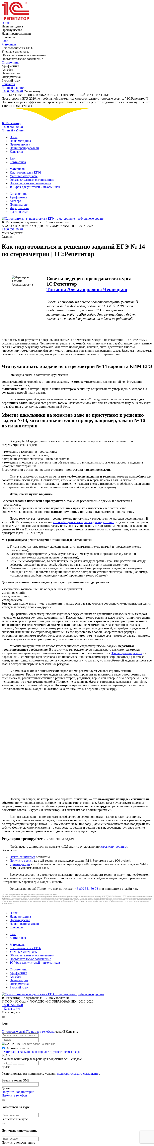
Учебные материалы (23, 176)
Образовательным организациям (32, 179)
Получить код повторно (18, 1091)
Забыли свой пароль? (34, 1051)
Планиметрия (19, 204)
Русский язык (19, 211)
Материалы (9, 44)
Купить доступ (20, 864)
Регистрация (10, 1051)
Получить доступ (21, 860)
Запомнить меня (17, 1048)
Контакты (8, 84)
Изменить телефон (14, 1095)
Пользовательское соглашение (30, 183)
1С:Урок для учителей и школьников (35, 187)
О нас (5, 22)
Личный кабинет (13, 87)
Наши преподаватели (24, 148)
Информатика (19, 208)
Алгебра (15, 201)
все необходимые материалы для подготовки (83, 522)
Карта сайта (18, 162)
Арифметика (18, 197)
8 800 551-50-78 (12, 91)
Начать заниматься (22, 857)
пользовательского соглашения (78, 1073)
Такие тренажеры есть (126, 653)
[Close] (3, 1017)
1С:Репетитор (11, 123)
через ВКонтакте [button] (66, 1031)
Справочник (10, 62)
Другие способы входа (65, 1051)
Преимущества (20, 144)
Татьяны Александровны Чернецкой (87, 289)
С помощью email (13, 1031)
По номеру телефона (40, 1031)
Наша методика (20, 140)
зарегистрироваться (113, 846)
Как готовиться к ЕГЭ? (25, 172)
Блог (5, 40)
